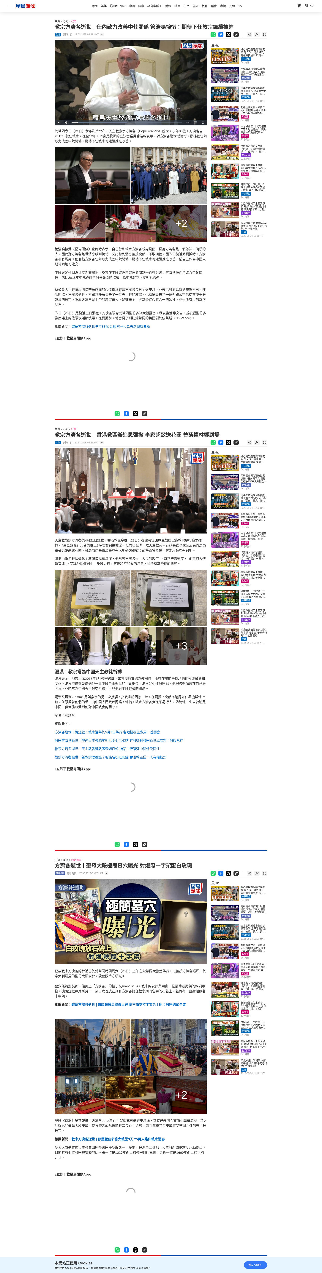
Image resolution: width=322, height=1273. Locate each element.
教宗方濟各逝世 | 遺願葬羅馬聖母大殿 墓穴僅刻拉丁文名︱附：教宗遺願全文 (129, 1005)
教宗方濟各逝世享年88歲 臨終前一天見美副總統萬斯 (111, 326)
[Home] (25, 6)
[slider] (127, 122)
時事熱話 (246, 59)
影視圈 (245, 117)
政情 (73, 21)
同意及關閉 (254, 1265)
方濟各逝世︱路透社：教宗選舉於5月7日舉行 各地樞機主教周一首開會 (107, 732)
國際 (65, 859)
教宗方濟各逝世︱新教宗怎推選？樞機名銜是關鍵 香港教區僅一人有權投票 (110, 757)
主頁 (57, 21)
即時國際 (246, 78)
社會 (244, 232)
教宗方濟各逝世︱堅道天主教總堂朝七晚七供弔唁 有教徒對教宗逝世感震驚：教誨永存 (119, 740)
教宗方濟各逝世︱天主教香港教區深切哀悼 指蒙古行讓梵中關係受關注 (107, 749)
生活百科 (246, 155)
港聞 (65, 21)
